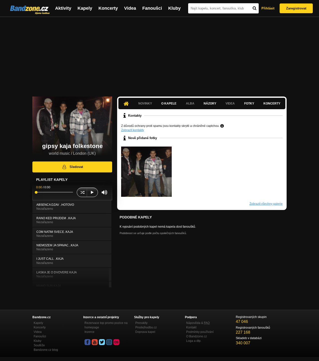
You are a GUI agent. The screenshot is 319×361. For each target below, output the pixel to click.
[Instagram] (109, 342)
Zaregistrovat (296, 8)
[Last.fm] (116, 342)
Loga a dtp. (193, 341)
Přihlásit (267, 8)
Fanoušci (152, 8)
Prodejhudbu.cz (146, 327)
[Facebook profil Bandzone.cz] (87, 342)
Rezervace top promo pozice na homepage (106, 325)
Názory (210, 103)
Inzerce (89, 332)
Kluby (174, 8)
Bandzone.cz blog (46, 350)
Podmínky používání (200, 332)
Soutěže (39, 345)
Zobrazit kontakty (132, 130)
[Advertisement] (159, 54)
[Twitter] (102, 342)
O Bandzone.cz (196, 336)
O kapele (168, 103)
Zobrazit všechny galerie (266, 204)
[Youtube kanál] (95, 342)
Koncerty (108, 8)
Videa (130, 8)
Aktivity (63, 8)
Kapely (85, 8)
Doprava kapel (145, 332)
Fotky (249, 103)
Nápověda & (198, 323)
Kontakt (191, 327)
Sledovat (76, 167)
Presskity (141, 323)
